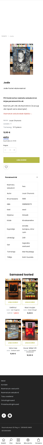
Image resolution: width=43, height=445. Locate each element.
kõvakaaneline (28, 220)
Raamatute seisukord (10, 392)
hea (23, 186)
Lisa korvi (13, 302)
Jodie (12, 36)
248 (23, 238)
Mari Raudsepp (28, 252)
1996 (24, 199)
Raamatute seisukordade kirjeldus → (17, 114)
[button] (11, 441)
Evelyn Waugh (32, 310)
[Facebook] (4, 415)
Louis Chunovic (15, 120)
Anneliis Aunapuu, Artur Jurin (28, 229)
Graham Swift (15, 350)
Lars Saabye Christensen (31, 351)
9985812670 (27, 204)
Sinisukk (25, 215)
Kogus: (5, 145)
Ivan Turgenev (15, 310)
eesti (24, 209)
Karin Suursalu (27, 257)
